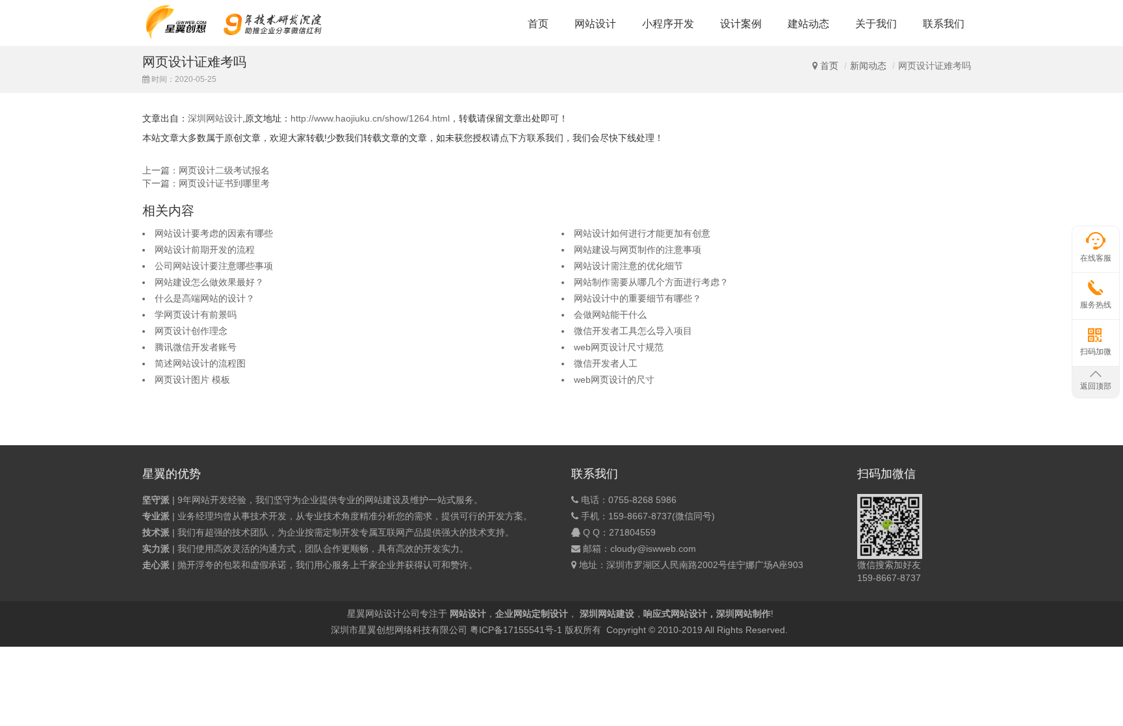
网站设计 (595, 23)
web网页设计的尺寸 (614, 379)
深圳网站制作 (743, 613)
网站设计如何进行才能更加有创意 (642, 233)
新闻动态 (868, 65)
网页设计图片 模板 (192, 379)
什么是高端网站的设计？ (205, 298)
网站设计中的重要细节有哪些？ (637, 298)
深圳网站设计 (215, 118)
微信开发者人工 (606, 363)
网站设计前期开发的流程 (205, 249)
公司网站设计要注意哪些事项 (214, 266)
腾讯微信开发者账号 (196, 347)
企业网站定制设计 (531, 613)
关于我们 (876, 23)
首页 (538, 23)
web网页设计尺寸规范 (619, 347)
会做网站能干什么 (610, 314)
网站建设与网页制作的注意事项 (637, 249)
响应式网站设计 (675, 613)
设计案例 (741, 23)
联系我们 (943, 23)
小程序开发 (668, 23)
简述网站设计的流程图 (200, 363)
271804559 (632, 532)
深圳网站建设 (607, 613)
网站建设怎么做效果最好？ (209, 282)
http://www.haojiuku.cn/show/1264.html (370, 118)
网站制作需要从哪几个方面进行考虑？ (651, 282)
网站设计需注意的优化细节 (628, 266)
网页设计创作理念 (191, 331)
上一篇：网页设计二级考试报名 (206, 170)
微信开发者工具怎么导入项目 (633, 331)
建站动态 (808, 23)
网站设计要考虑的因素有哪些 (214, 233)
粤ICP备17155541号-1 (516, 630)
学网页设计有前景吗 (196, 314)
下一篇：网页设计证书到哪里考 (206, 183)
